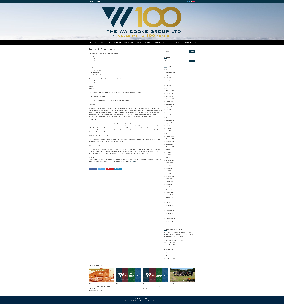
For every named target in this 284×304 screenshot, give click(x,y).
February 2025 (170, 91)
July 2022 (168, 125)
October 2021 (169, 144)
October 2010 (169, 216)
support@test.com (170, 242)
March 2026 (169, 69)
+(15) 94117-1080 (170, 244)
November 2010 (170, 213)
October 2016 (169, 181)
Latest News (179, 42)
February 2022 (170, 136)
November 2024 (170, 99)
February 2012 (170, 210)
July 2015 (168, 200)
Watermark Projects (160, 42)
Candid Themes (157, 300)
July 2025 (168, 77)
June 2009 (168, 224)
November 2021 (170, 141)
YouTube (192, 1)
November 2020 (170, 160)
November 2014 (170, 205)
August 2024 (169, 107)
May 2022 (168, 128)
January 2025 (169, 93)
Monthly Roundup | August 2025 (127, 286)
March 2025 (169, 88)
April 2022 (168, 131)
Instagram (194, 1)
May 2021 (168, 154)
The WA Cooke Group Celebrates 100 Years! (121, 42)
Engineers (138, 42)
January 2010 (169, 221)
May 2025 (168, 83)
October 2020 (169, 162)
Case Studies (169, 252)
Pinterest (110, 169)
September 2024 (170, 104)
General (168, 255)
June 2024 (168, 112)
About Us (103, 42)
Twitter (189, 1)
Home (96, 42)
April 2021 (168, 157)
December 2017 (170, 176)
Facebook (93, 169)
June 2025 (168, 80)
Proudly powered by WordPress (130, 300)
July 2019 (168, 170)
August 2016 (169, 184)
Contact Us (188, 42)
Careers (170, 42)
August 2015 (169, 197)
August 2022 (169, 123)
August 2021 (169, 149)
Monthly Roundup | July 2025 (153, 286)
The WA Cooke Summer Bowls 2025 (182, 286)
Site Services (148, 42)
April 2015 (168, 202)
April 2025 (168, 85)
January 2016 (169, 194)
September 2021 (170, 146)
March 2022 (169, 133)
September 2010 (170, 218)
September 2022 (170, 120)
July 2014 (168, 208)
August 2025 (169, 75)
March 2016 (169, 189)
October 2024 (169, 101)
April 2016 (168, 186)
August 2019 (169, 168)
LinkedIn (187, 1)
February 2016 (170, 192)
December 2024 (170, 96)
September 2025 (170, 72)
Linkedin (118, 169)
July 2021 (168, 152)
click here (132, 161)
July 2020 (168, 165)
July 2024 (168, 109)
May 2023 (168, 117)
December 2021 (170, 139)
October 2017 (169, 178)
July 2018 (168, 173)
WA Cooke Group (170, 258)
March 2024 (169, 115)
